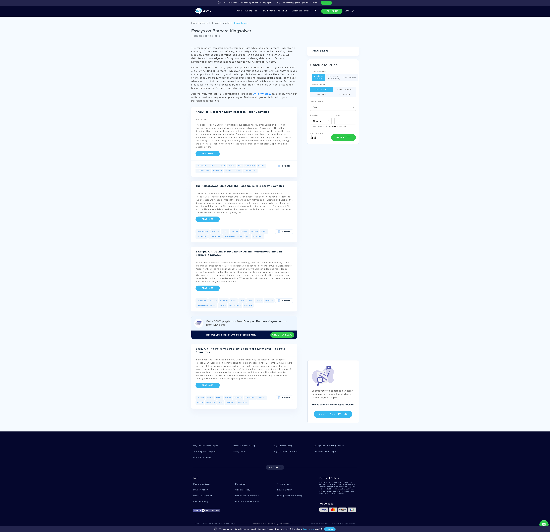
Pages (337, 115)
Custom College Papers (326, 452)
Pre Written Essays (203, 457)
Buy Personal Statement (286, 452)
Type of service (319, 71)
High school (321, 89)
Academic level (317, 85)
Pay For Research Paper (205, 446)
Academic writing (318, 77)
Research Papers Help (244, 446)
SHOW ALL (273, 467)
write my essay (262, 94)
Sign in (348, 11)
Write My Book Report (204, 452)
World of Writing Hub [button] (247, 11)
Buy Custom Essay (283, 446)
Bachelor (321, 94)
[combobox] (333, 107)
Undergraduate (344, 89)
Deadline (314, 115)
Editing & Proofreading (333, 77)
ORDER (326, 3)
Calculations (349, 77)
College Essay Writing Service (329, 446)
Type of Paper (317, 101)
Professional (344, 94)
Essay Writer (239, 452)
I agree (330, 529)
